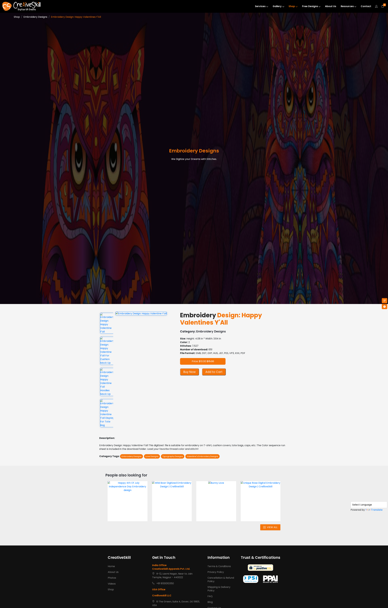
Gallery (277, 6)
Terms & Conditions (219, 566)
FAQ (209, 596)
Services (260, 6)
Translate (377, 510)
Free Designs (310, 6)
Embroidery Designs (35, 17)
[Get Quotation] (384, 300)
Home (111, 566)
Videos (112, 583)
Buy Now (189, 372)
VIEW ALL (272, 527)
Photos (112, 578)
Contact (366, 6)
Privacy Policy (215, 572)
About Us (330, 6)
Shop (292, 6)
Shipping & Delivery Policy (218, 588)
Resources (347, 6)
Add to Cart (213, 372)
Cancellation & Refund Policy (220, 579)
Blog (210, 602)
